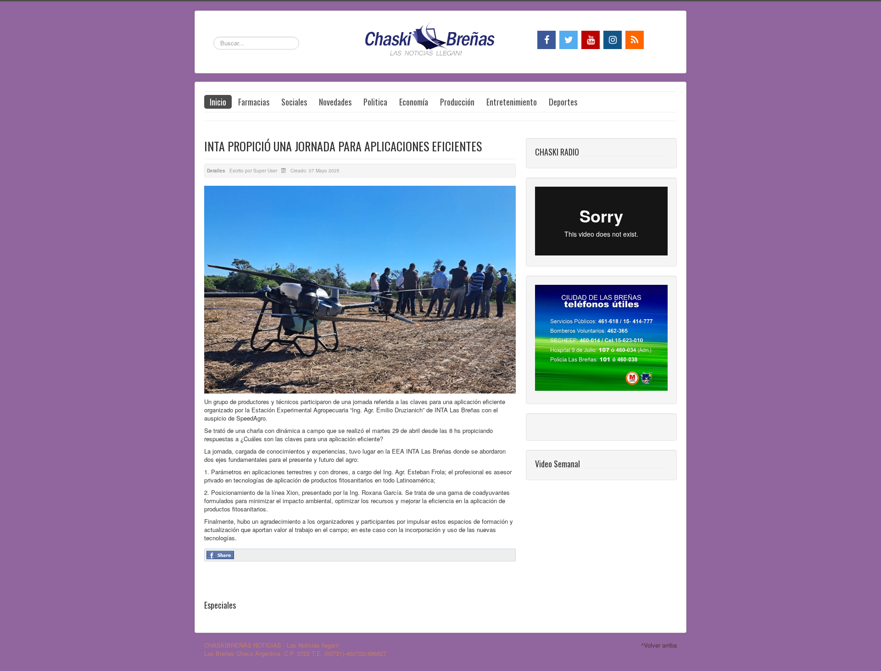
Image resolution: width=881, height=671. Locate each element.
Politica (375, 101)
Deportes (563, 101)
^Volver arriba (659, 645)
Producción (457, 101)
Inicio (218, 101)
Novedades (335, 101)
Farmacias (253, 101)
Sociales (294, 101)
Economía (413, 101)
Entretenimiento (511, 101)
